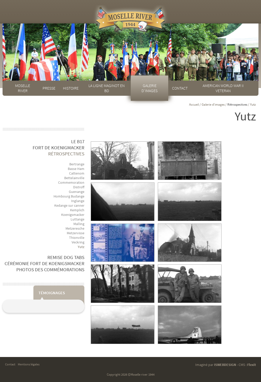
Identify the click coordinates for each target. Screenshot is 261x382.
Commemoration (71, 182)
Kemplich (77, 210)
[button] (122, 160)
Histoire (71, 88)
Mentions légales (29, 364)
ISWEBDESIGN (225, 364)
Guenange (76, 191)
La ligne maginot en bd (106, 88)
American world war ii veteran (223, 88)
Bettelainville (74, 178)
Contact (180, 88)
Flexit (251, 364)
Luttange (77, 219)
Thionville (76, 237)
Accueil (194, 104)
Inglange (77, 201)
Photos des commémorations (50, 269)
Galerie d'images (149, 88)
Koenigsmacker (72, 214)
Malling (78, 223)
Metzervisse (75, 233)
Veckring (78, 242)
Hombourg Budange (69, 196)
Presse (49, 88)
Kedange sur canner (69, 205)
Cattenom (76, 173)
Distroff (78, 187)
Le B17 (77, 141)
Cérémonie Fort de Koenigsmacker (44, 263)
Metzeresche (75, 228)
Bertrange (76, 164)
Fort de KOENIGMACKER (58, 147)
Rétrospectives (66, 154)
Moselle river (22, 88)
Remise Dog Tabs (65, 257)
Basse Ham (76, 168)
